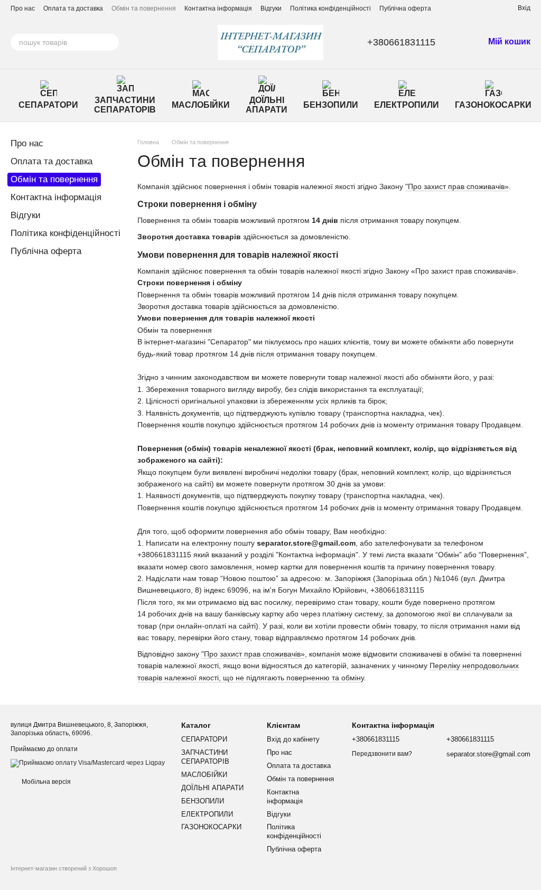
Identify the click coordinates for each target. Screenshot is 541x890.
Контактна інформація (218, 8)
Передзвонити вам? (382, 753)
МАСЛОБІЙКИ (201, 104)
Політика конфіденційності (330, 8)
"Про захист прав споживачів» (457, 186)
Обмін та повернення (143, 8)
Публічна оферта (405, 8)
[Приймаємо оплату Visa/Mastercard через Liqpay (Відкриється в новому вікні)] (88, 762)
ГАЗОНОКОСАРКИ (493, 104)
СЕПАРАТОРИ (48, 104)
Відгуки (271, 8)
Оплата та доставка (73, 8)
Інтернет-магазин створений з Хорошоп (64, 868)
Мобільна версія (45, 781)
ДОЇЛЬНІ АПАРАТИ (266, 105)
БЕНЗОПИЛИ (330, 104)
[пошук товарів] (110, 42)
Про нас (23, 8)
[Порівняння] (471, 8)
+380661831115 (401, 42)
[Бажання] (490, 8)
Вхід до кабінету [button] (293, 739)
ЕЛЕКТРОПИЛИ (406, 104)
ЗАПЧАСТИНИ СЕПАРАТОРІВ (125, 105)
